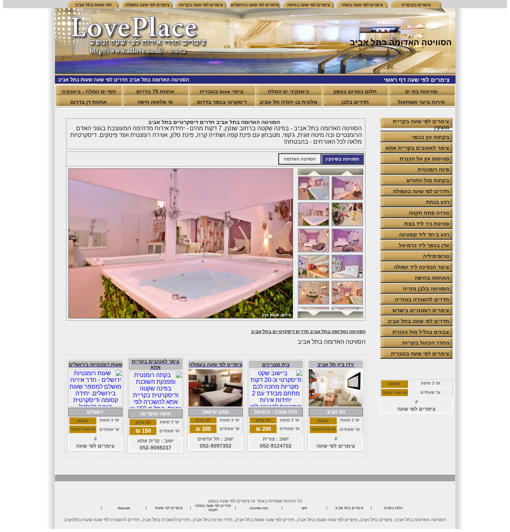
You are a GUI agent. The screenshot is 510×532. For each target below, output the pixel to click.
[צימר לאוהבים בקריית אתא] (155, 406)
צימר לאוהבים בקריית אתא (417, 148)
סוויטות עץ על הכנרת (424, 159)
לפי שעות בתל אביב (93, 5)
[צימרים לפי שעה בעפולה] (216, 404)
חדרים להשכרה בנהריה (422, 299)
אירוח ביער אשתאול (421, 102)
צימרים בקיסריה (416, 5)
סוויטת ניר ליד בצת (426, 224)
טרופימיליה (436, 256)
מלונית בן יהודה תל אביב (288, 102)
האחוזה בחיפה (432, 278)
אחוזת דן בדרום (88, 102)
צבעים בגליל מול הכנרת (420, 332)
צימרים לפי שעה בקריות (201, 5)
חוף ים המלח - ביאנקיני (88, 91)
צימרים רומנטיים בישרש (420, 310)
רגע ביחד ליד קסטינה (424, 234)
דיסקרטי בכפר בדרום (222, 102)
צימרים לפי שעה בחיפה (308, 5)
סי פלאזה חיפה (155, 102)
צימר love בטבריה (221, 91)
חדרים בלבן (355, 102)
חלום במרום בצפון (355, 91)
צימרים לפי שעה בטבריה (420, 354)
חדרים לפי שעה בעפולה (421, 191)
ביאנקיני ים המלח (288, 91)
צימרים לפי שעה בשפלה (147, 5)
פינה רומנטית (433, 169)
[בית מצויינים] (276, 404)
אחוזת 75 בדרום (155, 91)
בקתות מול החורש (428, 180)
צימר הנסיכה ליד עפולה (421, 267)
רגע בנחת (437, 202)
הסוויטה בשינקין (342, 159)
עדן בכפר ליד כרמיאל (424, 245)
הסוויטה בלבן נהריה (426, 289)
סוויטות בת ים (421, 91)
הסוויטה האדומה (300, 159)
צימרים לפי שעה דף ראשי (417, 80)
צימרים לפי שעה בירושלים (255, 5)
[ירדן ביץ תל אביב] (336, 404)
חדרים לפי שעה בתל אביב (418, 321)
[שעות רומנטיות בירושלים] (95, 404)
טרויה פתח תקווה (429, 213)
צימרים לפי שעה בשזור (362, 5)
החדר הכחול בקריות (425, 343)
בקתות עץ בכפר (430, 137)
